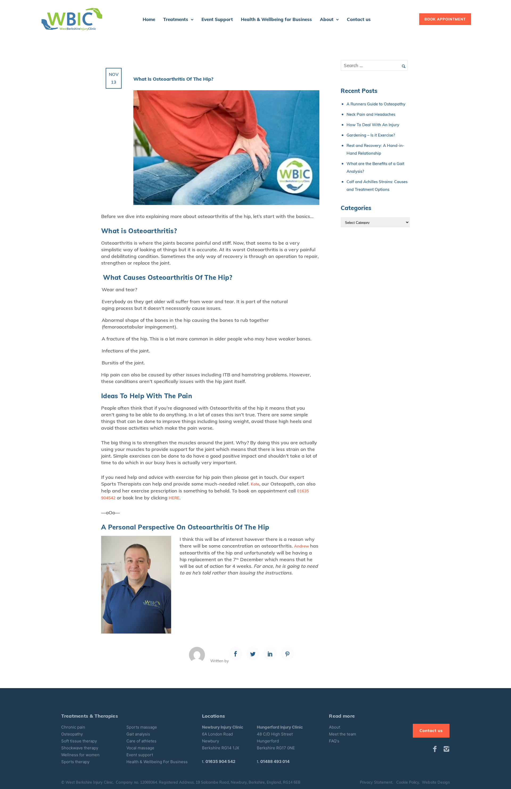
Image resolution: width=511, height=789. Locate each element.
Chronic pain (73, 727)
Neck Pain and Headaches (371, 114)
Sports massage (141, 727)
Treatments (175, 19)
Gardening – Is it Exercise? (371, 135)
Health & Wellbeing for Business (276, 19)
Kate (255, 484)
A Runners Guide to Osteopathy (376, 103)
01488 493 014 (275, 761)
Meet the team (342, 734)
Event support (139, 754)
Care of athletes (141, 740)
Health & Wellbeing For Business (157, 761)
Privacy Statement (376, 782)
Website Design (436, 782)
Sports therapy (75, 761)
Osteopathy (72, 734)
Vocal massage (140, 747)
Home (149, 19)
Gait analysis (138, 734)
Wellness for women (80, 754)
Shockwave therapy (79, 747)
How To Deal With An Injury (373, 124)
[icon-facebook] (436, 749)
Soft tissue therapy (79, 740)
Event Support (217, 19)
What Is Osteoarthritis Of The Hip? (173, 79)
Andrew (302, 546)
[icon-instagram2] (446, 749)
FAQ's (334, 740)
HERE (174, 497)
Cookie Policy (407, 782)
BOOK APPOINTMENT (445, 19)
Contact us (359, 19)
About (326, 19)
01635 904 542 (220, 761)
